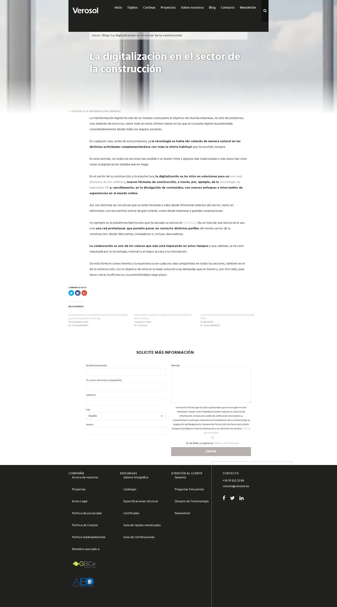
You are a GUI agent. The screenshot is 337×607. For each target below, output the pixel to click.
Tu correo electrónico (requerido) (103, 380)
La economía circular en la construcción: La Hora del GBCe (227, 317)
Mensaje (175, 366)
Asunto (90, 425)
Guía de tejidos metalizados (142, 525)
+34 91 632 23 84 (233, 480)
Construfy (189, 222)
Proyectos (79, 489)
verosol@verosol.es (236, 486)
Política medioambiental (88, 537)
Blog (106, 35)
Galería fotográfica (135, 477)
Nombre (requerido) (96, 366)
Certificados (131, 513)
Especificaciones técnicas (140, 501)
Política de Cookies (85, 525)
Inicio (96, 35)
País (88, 410)
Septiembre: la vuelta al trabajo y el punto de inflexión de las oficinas (162, 317)
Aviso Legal (79, 501)
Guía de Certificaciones (139, 537)
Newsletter (182, 513)
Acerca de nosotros (85, 477)
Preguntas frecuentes (189, 489)
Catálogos (129, 489)
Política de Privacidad (226, 443)
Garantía (180, 477)
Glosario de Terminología (192, 501)
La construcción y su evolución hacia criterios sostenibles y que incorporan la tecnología (98, 317)
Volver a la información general (96, 111)
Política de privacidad (86, 513)
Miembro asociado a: (86, 549)
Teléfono (91, 395)
